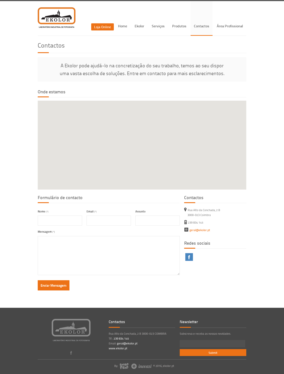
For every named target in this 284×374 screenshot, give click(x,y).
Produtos (179, 25)
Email (92, 211)
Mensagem (46, 231)
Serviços (158, 25)
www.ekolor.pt (118, 348)
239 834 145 (121, 338)
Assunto (140, 211)
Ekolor (139, 25)
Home (122, 25)
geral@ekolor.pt (127, 343)
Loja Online (102, 26)
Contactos (201, 25)
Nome (43, 211)
